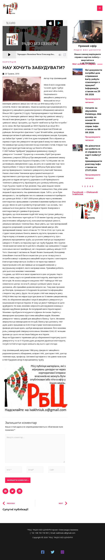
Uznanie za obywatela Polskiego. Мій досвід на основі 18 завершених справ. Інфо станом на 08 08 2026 (93, 120)
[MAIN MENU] (99, 8)
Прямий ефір (87, 46)
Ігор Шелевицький (58, 78)
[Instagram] (62, 552)
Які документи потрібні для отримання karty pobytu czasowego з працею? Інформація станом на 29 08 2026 (93, 82)
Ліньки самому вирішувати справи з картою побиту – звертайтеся (87, 57)
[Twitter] (52, 552)
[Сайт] (56, 470)
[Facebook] (43, 552)
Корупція (9, 62)
